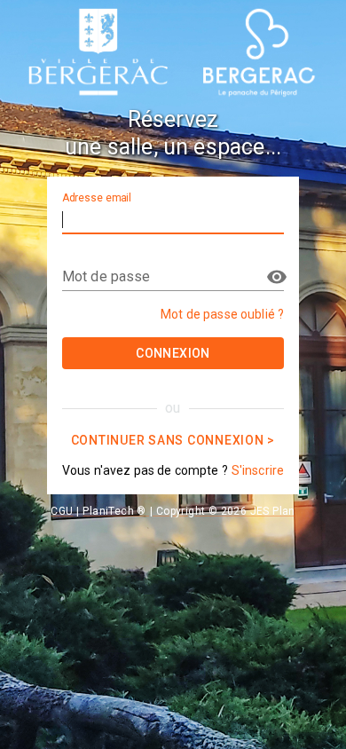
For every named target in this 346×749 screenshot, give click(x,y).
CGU (62, 511)
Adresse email (96, 198)
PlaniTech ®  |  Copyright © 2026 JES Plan (189, 511)
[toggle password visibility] (277, 277)
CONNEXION (173, 353)
